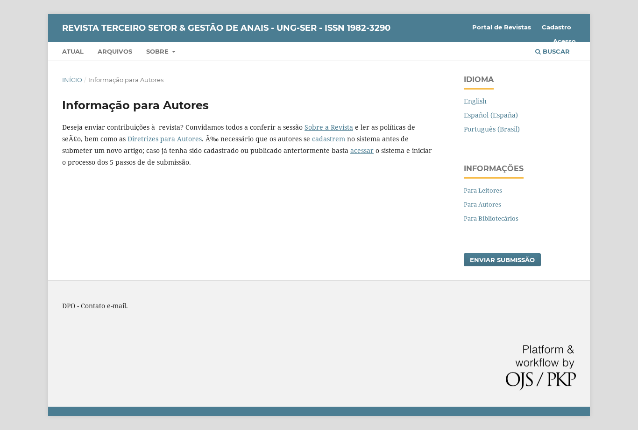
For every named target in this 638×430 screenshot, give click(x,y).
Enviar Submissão (502, 260)
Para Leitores (483, 190)
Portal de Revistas (501, 27)
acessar (362, 150)
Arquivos (115, 51)
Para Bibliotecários (491, 218)
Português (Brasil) (492, 129)
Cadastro (556, 27)
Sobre (158, 51)
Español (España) (491, 115)
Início (72, 79)
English (475, 101)
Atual (73, 51)
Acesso (564, 41)
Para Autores (482, 204)
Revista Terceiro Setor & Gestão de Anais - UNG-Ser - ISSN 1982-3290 (226, 28)
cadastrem (328, 138)
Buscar (555, 51)
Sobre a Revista (329, 127)
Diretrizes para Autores (165, 138)
